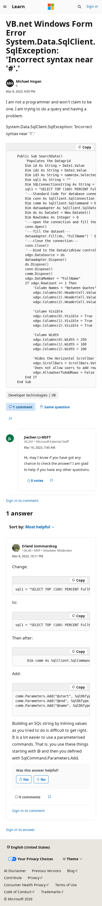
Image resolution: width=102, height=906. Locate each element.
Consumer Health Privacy (25, 884)
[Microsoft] (51, 6)
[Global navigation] (5, 6)
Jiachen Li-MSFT (37, 437)
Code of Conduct (17, 891)
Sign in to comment (22, 500)
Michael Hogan (28, 81)
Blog (71, 870)
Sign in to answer (20, 829)
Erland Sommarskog (39, 546)
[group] (51, 269)
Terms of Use (66, 884)
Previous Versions (46, 870)
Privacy (33, 877)
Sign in (92, 6)
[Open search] (79, 6)
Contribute (13, 877)
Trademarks (51, 891)
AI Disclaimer (15, 870)
